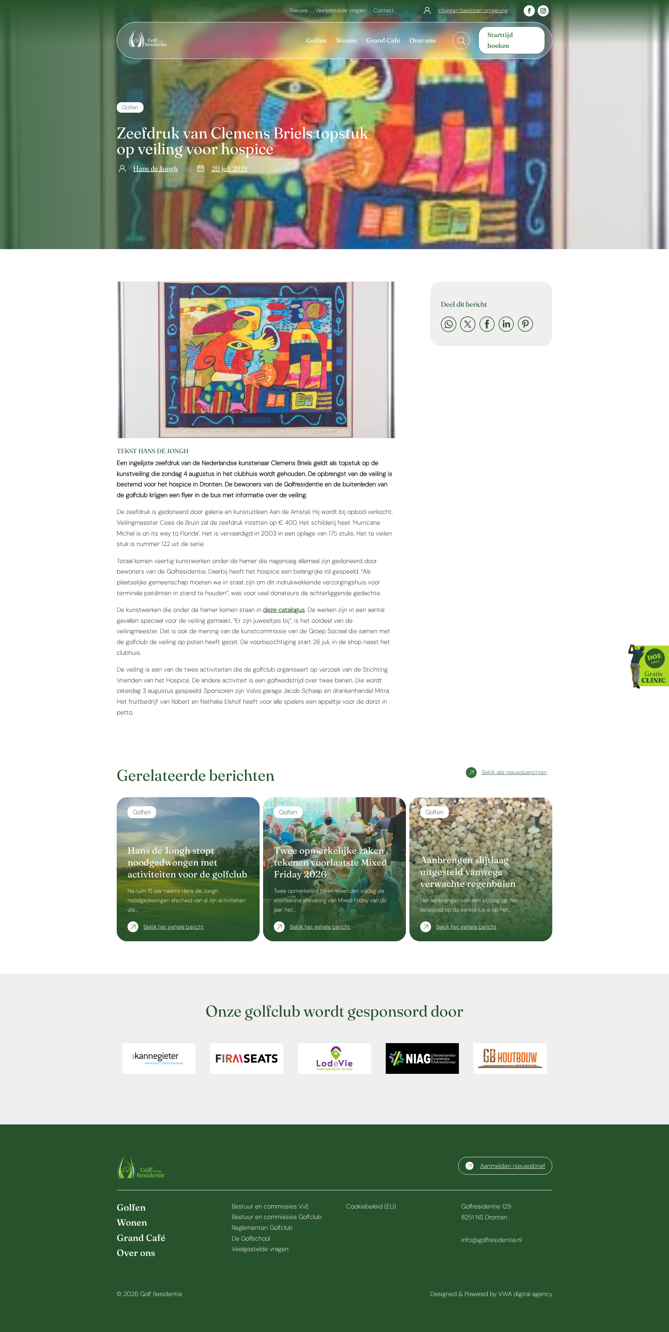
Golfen (130, 107)
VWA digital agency (525, 1294)
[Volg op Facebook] (529, 10)
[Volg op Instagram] (543, 10)
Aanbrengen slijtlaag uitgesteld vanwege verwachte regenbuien (468, 871)
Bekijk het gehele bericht (174, 926)
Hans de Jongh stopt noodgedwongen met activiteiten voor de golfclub (187, 862)
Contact (384, 11)
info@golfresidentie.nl (491, 1240)
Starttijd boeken (500, 40)
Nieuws (299, 11)
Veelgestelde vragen (340, 11)
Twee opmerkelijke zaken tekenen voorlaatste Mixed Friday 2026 (330, 862)
